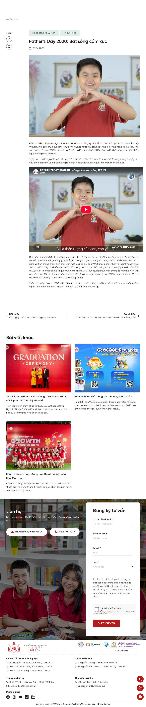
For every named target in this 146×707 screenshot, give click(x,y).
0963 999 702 (30, 682)
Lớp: (96, 562)
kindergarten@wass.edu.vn (91, 686)
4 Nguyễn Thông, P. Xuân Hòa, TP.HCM (97, 663)
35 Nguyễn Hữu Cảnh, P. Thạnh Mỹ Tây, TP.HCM (101, 667)
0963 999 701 (15, 682)
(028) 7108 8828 (100, 682)
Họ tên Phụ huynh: (103, 519)
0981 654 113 (84, 682)
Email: (97, 548)
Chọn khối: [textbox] (98, 567)
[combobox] (113, 567)
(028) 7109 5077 (46, 682)
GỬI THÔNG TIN (106, 623)
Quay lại (14, 19)
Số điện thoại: (101, 534)
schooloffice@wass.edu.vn (22, 686)
